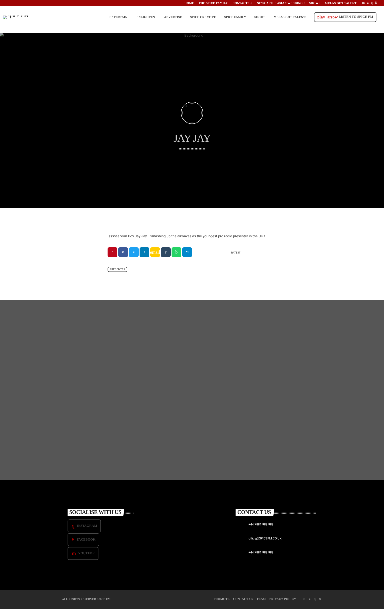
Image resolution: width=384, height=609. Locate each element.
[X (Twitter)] (368, 3)
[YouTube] (363, 3)
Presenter (117, 269)
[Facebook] (376, 3)
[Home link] (15, 17)
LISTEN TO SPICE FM (345, 16)
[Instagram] (372, 3)
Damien (253, 433)
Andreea (165, 433)
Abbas (74, 433)
